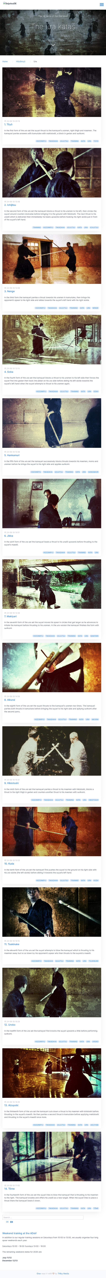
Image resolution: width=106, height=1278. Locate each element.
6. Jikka (8, 535)
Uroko (95, 1042)
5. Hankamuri (11, 455)
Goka (96, 391)
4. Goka (8, 371)
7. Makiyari (10, 616)
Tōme (95, 1208)
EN (11, 1222)
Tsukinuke (93, 961)
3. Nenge (9, 291)
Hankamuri (93, 472)
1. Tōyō (8, 124)
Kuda (96, 880)
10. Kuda (9, 863)
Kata (83, 141)
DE (7, 1222)
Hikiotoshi (93, 800)
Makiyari (94, 636)
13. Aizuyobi (11, 1105)
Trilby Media (63, 1273)
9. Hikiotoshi (11, 783)
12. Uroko (9, 1024)
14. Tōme (9, 1188)
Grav (39, 1273)
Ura (89, 141)
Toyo (96, 141)
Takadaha (53, 141)
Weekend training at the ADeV (19, 1233)
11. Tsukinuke (11, 944)
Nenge (95, 308)
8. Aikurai (9, 699)
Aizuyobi (94, 1125)
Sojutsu (64, 141)
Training (75, 141)
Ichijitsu (94, 227)
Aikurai (95, 719)
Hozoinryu (41, 141)
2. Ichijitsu (10, 204)
